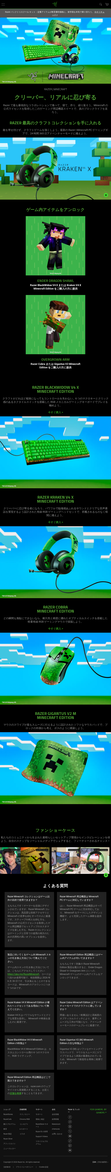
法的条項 (6, 1167)
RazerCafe (7, 1119)
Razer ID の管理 (42, 1132)
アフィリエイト (9, 1144)
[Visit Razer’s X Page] (70, 1131)
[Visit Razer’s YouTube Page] (70, 1136)
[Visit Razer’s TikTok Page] (70, 1141)
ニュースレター (9, 1149)
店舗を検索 (15, 1093)
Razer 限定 (7, 1134)
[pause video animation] (107, 195)
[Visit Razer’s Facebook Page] (70, 1117)
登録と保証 (40, 1119)
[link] (54, 4)
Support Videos (42, 1136)
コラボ (22, 1134)
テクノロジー (25, 1114)
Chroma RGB (25, 1119)
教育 (5, 1129)
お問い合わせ (57, 1134)
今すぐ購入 (55, 412)
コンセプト (24, 1124)
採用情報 (55, 1119)
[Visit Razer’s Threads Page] (70, 1127)
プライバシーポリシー (24, 1167)
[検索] (100, 4)
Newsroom (56, 1124)
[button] (3, 4)
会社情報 (55, 1114)
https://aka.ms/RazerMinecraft (23, 974)
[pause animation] (106, 875)
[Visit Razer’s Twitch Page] (70, 1146)
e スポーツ (24, 1129)
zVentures (56, 1129)
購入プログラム (9, 1124)
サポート (39, 1114)
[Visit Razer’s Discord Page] (70, 1150)
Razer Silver (7, 1139)
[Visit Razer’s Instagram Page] (70, 1122)
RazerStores (8, 1114)
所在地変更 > (103, 1162)
